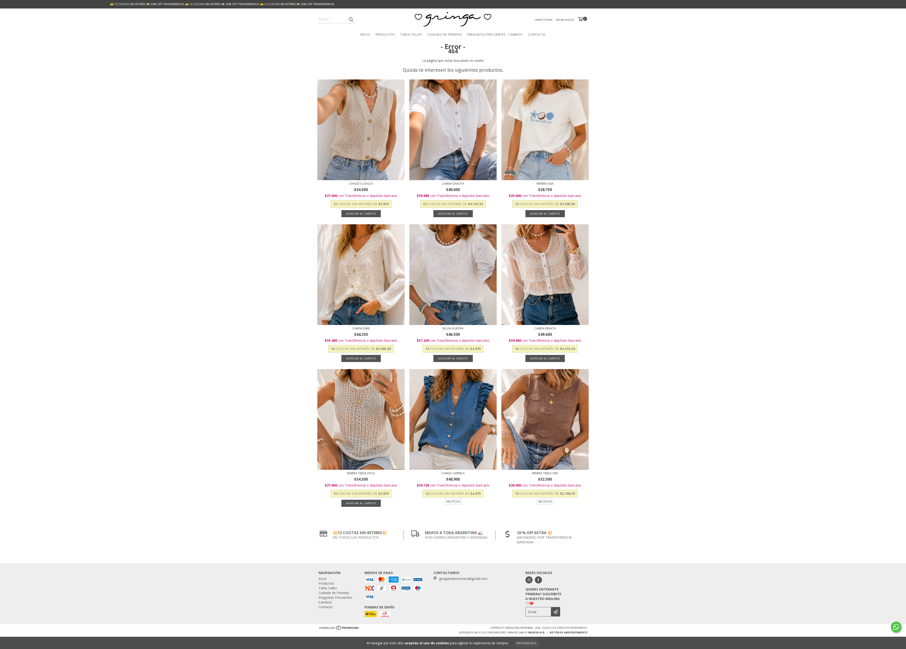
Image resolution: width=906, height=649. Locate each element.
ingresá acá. (536, 632)
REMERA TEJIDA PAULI (361, 473)
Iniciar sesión (565, 19)
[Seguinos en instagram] (529, 579)
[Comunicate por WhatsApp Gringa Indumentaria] (896, 627)
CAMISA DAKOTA (453, 184)
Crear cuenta (543, 19)
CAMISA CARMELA (453, 473)
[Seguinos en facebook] (538, 579)
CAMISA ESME (361, 328)
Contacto (537, 35)
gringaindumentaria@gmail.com (463, 578)
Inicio (365, 35)
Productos (385, 35)
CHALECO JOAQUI (361, 184)
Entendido (527, 643)
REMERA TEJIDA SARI (545, 473)
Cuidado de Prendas (444, 35)
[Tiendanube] (339, 629)
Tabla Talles (411, 35)
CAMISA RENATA (545, 328)
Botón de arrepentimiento (568, 632)
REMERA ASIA (545, 184)
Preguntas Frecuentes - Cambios (495, 35)
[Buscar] (351, 19)
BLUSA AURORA (453, 328)
